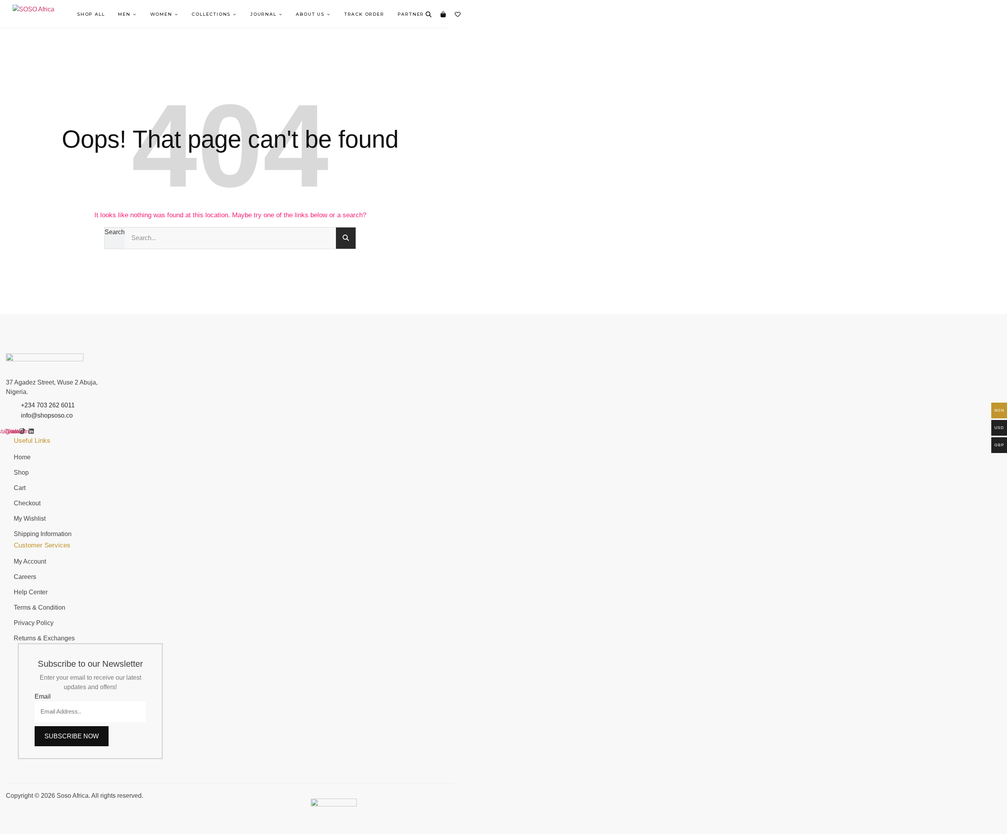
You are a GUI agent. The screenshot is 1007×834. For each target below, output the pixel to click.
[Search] (428, 14)
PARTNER (411, 14)
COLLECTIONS (211, 14)
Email (43, 696)
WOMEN (161, 14)
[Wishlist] (457, 14)
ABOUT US (310, 14)
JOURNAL (263, 14)
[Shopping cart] (443, 14)
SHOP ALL (91, 14)
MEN (124, 14)
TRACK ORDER (364, 14)
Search (115, 232)
